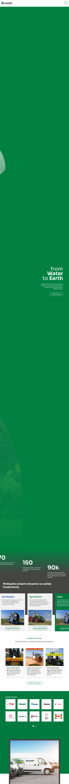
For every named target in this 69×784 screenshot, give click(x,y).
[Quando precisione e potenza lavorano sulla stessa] (34, 657)
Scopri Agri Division (40, 628)
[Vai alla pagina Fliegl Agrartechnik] (21, 704)
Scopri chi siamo (56, 294)
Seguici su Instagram (34, 683)
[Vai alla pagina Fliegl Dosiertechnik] (33, 704)
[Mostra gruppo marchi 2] (35, 726)
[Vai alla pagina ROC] (11, 716)
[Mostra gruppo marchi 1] (33, 726)
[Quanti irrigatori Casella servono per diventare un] (54, 657)
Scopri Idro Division (12, 628)
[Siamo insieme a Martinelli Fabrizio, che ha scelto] (14, 657)
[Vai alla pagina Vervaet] (11, 704)
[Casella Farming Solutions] (7, 3)
